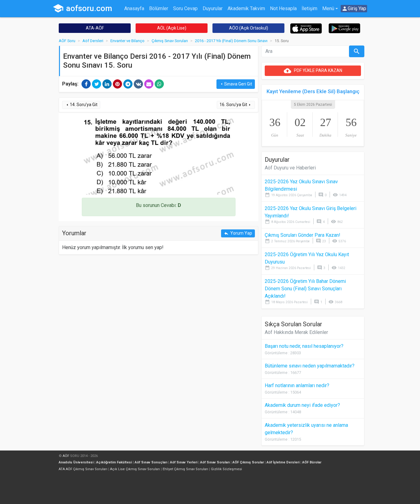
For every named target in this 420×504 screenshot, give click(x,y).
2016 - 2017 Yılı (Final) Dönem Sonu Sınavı (231, 40)
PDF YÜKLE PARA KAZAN (313, 70)
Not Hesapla (283, 8)
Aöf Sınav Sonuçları (151, 462)
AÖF (66, 456)
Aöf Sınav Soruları (215, 462)
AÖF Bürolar (311, 462)
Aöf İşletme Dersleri (283, 462)
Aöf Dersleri (92, 40)
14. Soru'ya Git (81, 104)
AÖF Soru (67, 40)
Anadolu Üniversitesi (76, 462)
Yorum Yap (238, 233)
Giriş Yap (354, 9)
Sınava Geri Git (235, 84)
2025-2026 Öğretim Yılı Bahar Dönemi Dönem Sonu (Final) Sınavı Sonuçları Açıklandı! (305, 288)
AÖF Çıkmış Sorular (248, 462)
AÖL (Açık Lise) (171, 28)
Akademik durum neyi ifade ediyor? (302, 405)
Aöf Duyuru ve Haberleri (290, 168)
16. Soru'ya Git (236, 104)
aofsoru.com (82, 8)
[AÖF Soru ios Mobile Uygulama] (306, 28)
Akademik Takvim (246, 8)
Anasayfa (134, 8)
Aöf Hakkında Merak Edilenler (296, 332)
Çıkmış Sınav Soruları (170, 40)
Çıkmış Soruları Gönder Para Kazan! (302, 235)
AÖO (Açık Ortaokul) (248, 28)
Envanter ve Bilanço (127, 40)
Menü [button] (328, 8)
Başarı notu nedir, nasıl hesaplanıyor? (304, 346)
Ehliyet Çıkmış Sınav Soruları (185, 469)
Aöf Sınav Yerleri (183, 462)
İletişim (309, 8)
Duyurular (213, 8)
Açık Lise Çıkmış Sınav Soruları (135, 469)
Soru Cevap (185, 8)
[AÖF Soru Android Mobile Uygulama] (344, 28)
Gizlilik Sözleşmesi (226, 469)
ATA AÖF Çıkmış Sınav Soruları (83, 469)
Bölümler (158, 8)
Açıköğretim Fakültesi (114, 462)
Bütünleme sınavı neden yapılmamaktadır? (310, 366)
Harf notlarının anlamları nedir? (297, 385)
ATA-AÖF (95, 28)
